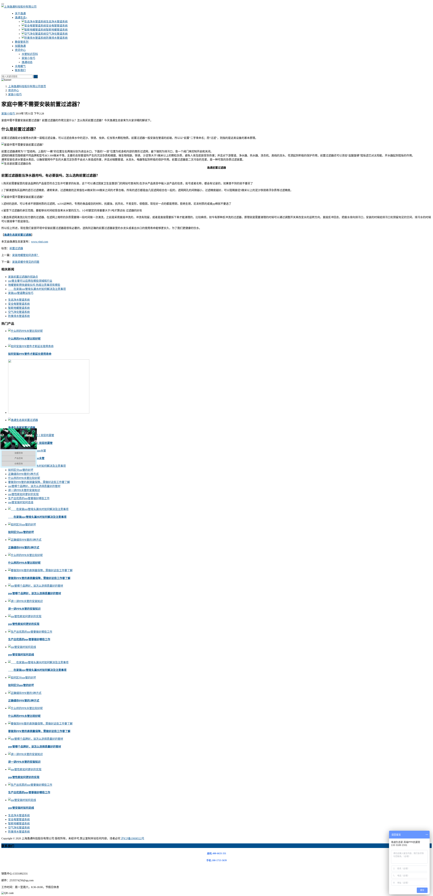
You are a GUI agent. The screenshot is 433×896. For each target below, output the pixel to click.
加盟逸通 (20, 45)
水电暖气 (20, 66)
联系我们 (20, 70)
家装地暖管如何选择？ (25, 255)
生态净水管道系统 (57, 21)
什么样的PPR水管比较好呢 (24, 338)
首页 (27, 86)
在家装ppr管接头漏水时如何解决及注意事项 (37, 289)
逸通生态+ (21, 17)
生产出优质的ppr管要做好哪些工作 (29, 498)
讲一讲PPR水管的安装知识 (24, 490)
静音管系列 (21, 41)
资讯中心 (20, 50)
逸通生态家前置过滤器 (21, 427)
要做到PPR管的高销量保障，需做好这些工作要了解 (39, 482)
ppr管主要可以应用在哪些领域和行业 (30, 280)
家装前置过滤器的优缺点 (23, 276)
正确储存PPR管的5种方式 (23, 474)
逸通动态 (27, 62)
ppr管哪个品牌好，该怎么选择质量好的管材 (34, 486)
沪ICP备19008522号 (132, 838)
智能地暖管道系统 (57, 29)
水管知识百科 (30, 54)
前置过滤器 (16, 248)
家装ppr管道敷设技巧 (20, 293)
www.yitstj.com (39, 241)
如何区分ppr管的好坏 (20, 469)
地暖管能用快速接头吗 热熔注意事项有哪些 (34, 284)
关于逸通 (20, 13)
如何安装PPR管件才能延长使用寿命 (29, 353)
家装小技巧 (28, 58)
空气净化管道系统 (57, 33)
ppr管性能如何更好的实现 (23, 494)
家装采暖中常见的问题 (25, 261)
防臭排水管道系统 (57, 37)
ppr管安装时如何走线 (20, 502)
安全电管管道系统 (57, 25)
